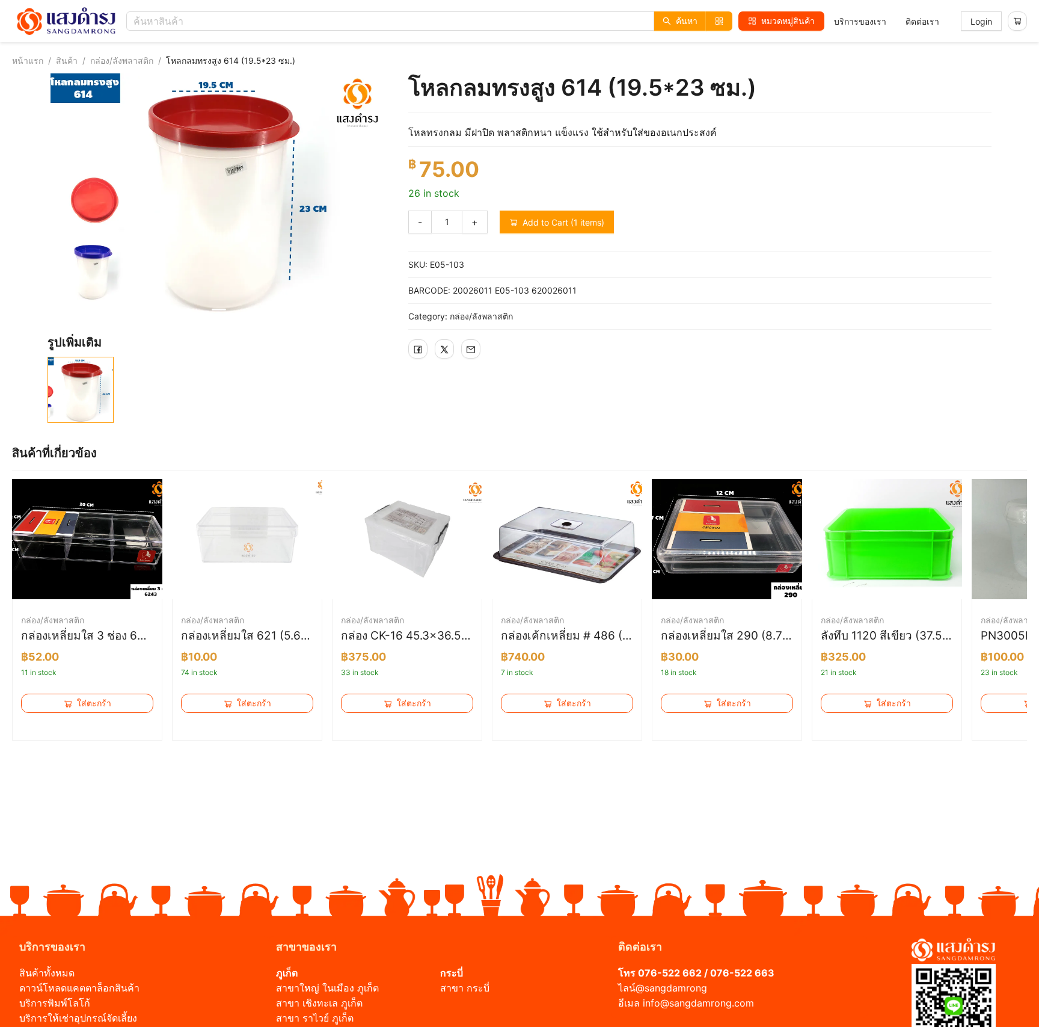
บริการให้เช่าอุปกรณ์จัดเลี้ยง (78, 1018)
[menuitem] (860, 21)
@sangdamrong (671, 988)
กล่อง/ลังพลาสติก (121, 60)
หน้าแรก (27, 60)
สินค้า (67, 60)
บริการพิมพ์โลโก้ (54, 1003)
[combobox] (432, 21)
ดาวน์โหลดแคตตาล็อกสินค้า (79, 988)
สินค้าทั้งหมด (47, 973)
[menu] (886, 21)
